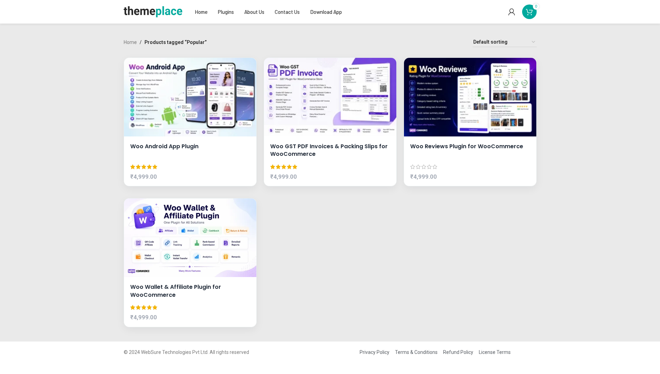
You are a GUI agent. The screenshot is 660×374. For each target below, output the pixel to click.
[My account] (512, 12)
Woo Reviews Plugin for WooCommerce (466, 146)
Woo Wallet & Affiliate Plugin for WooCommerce (175, 291)
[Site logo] (153, 11)
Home (130, 42)
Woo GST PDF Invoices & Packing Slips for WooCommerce (329, 150)
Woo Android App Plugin (164, 146)
